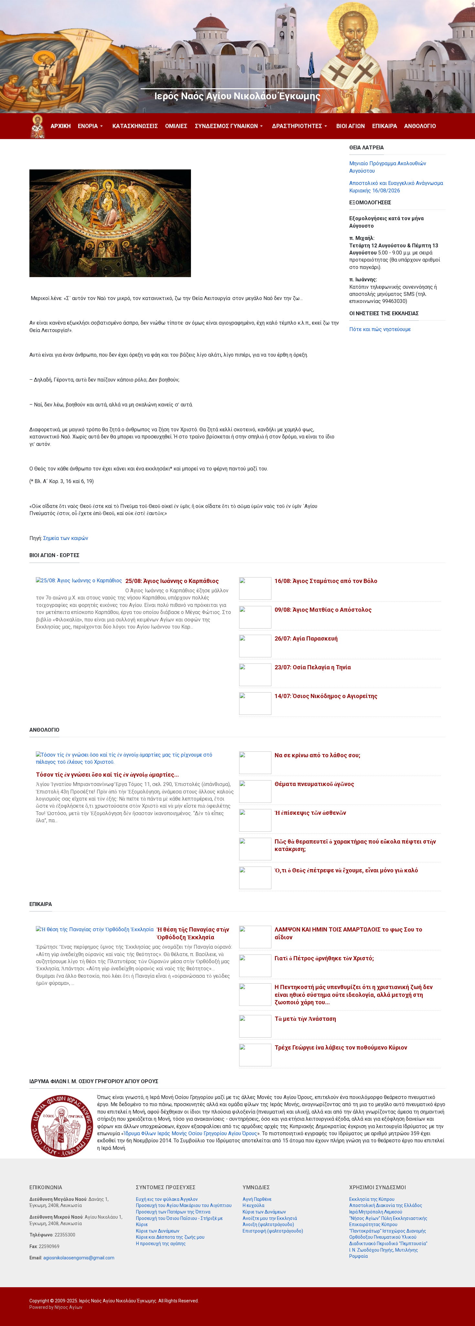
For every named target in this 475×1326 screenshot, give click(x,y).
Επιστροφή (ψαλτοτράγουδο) (273, 1231)
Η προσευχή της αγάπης (161, 1243)
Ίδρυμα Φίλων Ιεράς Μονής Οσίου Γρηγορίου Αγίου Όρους (190, 1133)
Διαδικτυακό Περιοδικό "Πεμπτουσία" (388, 1243)
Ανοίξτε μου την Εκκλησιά (270, 1218)
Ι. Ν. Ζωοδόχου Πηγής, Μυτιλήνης (383, 1250)
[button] (91, 126)
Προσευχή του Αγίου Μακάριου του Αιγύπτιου (184, 1205)
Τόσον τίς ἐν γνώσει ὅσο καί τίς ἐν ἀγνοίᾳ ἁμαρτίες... (107, 774)
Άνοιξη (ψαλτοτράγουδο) (268, 1224)
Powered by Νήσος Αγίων (55, 1307)
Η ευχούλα (253, 1205)
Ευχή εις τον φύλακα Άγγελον (167, 1199)
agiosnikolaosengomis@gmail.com (78, 1257)
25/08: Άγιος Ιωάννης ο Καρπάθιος (172, 580)
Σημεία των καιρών (65, 538)
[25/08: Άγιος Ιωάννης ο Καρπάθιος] (79, 580)
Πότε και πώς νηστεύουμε (380, 329)
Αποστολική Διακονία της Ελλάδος (385, 1205)
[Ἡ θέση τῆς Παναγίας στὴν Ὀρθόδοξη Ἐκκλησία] (94, 929)
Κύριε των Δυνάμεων (157, 1231)
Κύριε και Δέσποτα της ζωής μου (170, 1237)
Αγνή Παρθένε (257, 1199)
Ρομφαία (358, 1256)
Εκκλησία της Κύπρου (372, 1199)
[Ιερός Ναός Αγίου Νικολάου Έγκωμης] (37, 126)
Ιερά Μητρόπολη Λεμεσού (375, 1211)
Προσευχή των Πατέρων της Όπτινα (173, 1211)
